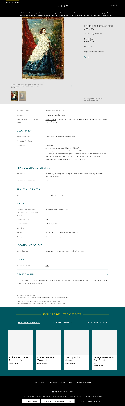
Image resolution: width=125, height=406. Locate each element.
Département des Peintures (55, 115)
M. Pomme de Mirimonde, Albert (57, 210)
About (35, 382)
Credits (70, 382)
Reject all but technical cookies (57, 401)
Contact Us (43, 382)
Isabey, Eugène (89, 39)
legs (47, 266)
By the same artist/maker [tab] (29, 322)
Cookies (62, 382)
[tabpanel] (62, 349)
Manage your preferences (89, 401)
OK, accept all (31, 401)
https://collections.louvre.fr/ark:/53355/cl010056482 (42, 301)
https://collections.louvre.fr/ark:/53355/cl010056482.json (46, 303)
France (86, 41)
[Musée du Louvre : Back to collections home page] (64, 5)
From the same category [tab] (96, 322)
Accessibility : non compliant (83, 382)
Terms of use (53, 382)
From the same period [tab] (62, 322)
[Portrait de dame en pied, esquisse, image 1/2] (14, 96)
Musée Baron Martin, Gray (55, 237)
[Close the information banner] (121, 14)
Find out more (98, 396)
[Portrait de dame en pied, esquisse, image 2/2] (22, 96)
